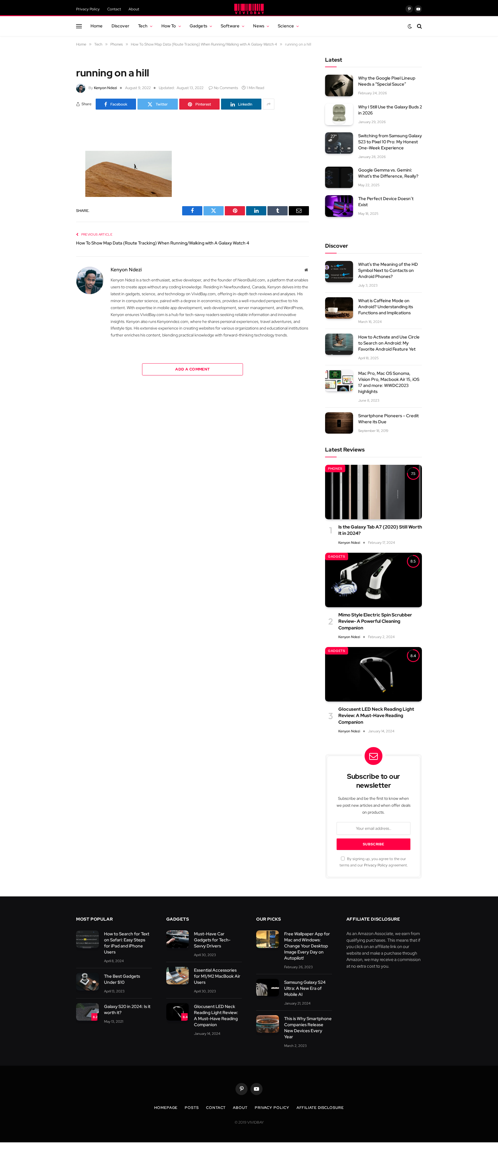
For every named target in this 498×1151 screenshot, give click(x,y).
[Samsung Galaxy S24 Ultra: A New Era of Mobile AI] (267, 987)
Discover (120, 26)
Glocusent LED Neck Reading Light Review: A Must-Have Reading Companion (376, 715)
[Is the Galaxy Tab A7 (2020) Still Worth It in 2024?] (373, 492)
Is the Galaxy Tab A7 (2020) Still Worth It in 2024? (380, 530)
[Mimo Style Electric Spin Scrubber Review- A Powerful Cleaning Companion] (373, 580)
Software (230, 26)
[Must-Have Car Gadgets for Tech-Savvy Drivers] (177, 939)
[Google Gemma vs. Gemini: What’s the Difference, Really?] (339, 177)
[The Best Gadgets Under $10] (87, 981)
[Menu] (79, 26)
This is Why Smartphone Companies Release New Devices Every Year (308, 1028)
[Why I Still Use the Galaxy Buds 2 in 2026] (339, 114)
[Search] (419, 26)
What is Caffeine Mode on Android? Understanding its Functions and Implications (385, 307)
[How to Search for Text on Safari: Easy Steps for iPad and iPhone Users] (87, 939)
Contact (114, 9)
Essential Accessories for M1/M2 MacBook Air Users (217, 976)
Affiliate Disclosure (320, 1107)
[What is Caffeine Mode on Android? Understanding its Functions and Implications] (339, 308)
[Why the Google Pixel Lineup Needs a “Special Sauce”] (339, 85)
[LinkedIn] (56, 174)
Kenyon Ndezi (105, 87)
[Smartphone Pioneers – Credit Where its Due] (339, 423)
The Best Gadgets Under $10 (122, 979)
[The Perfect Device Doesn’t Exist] (339, 206)
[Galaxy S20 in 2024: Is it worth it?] (87, 1012)
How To (168, 26)
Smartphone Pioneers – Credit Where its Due (388, 419)
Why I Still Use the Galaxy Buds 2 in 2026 (390, 110)
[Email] (56, 204)
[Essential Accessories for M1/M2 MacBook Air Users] (177, 975)
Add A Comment (192, 369)
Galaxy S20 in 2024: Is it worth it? (127, 1009)
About (134, 9)
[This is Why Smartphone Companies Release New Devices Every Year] (267, 1024)
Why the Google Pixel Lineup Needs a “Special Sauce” (386, 81)
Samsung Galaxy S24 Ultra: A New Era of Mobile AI (305, 988)
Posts (192, 1107)
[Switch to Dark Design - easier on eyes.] (409, 26)
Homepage (166, 1107)
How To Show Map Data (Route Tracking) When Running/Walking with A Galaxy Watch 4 (162, 243)
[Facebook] (56, 145)
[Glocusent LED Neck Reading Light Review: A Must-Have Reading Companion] (373, 674)
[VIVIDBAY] (248, 9)
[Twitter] (56, 160)
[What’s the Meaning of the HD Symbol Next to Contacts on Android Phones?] (339, 272)
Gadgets (198, 26)
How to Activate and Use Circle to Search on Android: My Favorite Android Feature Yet (389, 343)
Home (96, 26)
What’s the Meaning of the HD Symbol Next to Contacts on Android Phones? (388, 270)
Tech (143, 26)
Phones (335, 469)
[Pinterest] (56, 189)
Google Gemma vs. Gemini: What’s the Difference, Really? (388, 173)
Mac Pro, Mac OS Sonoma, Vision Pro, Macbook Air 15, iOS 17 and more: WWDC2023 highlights (388, 382)
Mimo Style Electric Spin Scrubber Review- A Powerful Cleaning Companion (375, 621)
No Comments (226, 87)
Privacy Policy (88, 9)
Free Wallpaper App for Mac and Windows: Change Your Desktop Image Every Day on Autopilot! (307, 946)
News (258, 26)
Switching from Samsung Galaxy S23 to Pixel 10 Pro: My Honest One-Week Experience (390, 142)
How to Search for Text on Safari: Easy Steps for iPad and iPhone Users (126, 943)
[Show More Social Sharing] (268, 104)
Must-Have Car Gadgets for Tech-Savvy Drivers (212, 940)
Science (286, 26)
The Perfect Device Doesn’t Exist (386, 202)
